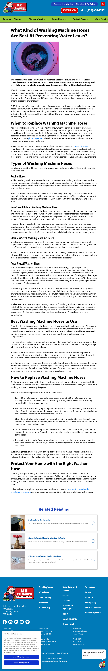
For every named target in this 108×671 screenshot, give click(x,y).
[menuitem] (58, 4)
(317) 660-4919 (8, 614)
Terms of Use (63, 661)
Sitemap (56, 661)
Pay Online (91, 4)
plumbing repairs (35, 139)
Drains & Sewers (80, 19)
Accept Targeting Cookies (21, 657)
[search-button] (103, 4)
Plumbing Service (37, 19)
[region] (21, 650)
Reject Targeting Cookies (21, 662)
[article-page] (92, 523)
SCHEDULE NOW (69, 10)
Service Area (69, 4)
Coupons (57, 4)
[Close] (38, 634)
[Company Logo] (15, 7)
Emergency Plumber (12, 19)
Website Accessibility (47, 661)
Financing (80, 4)
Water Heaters (58, 19)
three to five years (82, 146)
